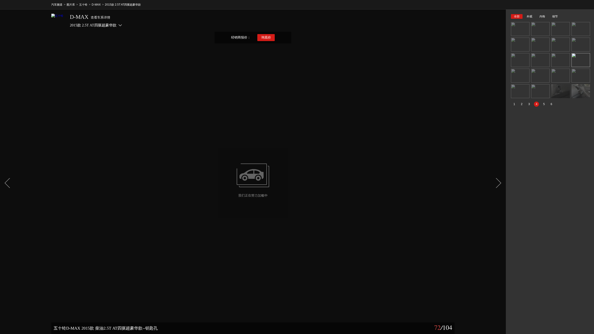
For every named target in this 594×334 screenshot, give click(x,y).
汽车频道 (56, 4)
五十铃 (83, 4)
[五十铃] (58, 21)
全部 (517, 16)
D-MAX (96, 4)
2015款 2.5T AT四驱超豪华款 (123, 4)
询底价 (266, 37)
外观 (529, 16)
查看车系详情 (100, 17)
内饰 (542, 16)
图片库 (71, 4)
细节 (555, 16)
